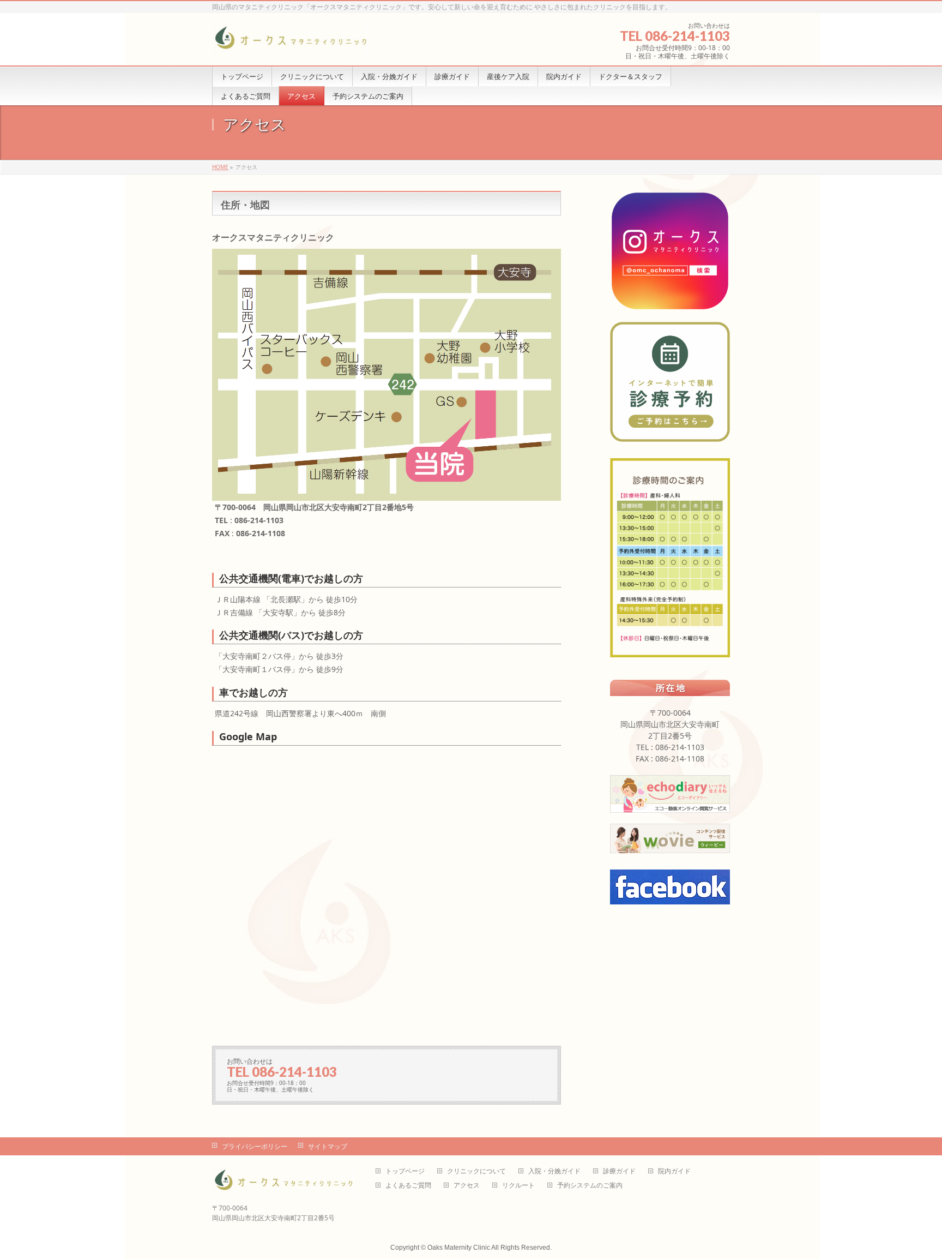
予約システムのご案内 (590, 1186)
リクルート (518, 1186)
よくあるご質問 (408, 1186)
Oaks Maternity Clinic (458, 1247)
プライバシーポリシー (254, 1146)
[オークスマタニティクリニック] (290, 43)
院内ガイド (674, 1171)
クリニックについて (476, 1171)
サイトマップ (327, 1146)
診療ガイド (619, 1171)
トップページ (405, 1171)
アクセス (467, 1186)
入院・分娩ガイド (554, 1171)
